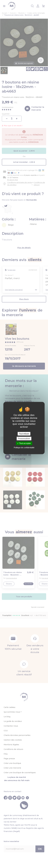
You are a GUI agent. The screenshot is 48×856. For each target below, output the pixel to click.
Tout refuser (24, 434)
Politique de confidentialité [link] (24, 447)
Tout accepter (25, 443)
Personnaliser (24, 438)
